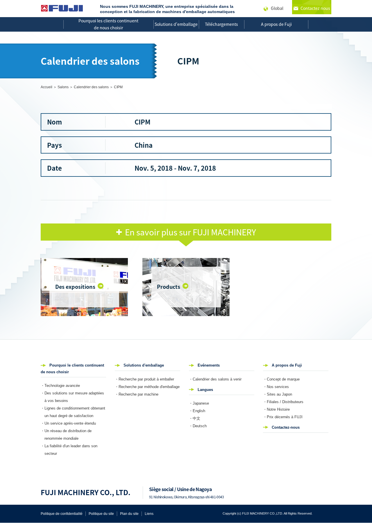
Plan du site (129, 514)
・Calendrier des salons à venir (215, 379)
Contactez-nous (286, 427)
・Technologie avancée (60, 385)
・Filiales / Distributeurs (283, 402)
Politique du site (101, 514)
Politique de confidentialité (62, 514)
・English (197, 411)
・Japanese (199, 403)
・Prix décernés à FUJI (283, 417)
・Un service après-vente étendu (68, 423)
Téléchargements (221, 24)
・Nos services (276, 387)
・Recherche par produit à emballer (144, 379)
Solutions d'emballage (176, 24)
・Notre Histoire (276, 409)
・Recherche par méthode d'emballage (147, 387)
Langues (205, 389)
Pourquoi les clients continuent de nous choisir (108, 24)
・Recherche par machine (136, 394)
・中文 (194, 418)
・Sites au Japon (277, 394)
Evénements (209, 365)
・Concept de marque (281, 379)
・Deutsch (198, 426)
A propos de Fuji (276, 24)
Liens (149, 514)
